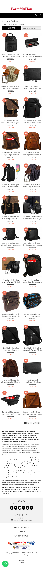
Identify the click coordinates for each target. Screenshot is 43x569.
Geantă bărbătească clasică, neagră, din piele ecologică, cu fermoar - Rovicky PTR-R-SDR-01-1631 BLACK (32, 87)
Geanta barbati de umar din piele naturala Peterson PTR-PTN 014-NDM (10, 244)
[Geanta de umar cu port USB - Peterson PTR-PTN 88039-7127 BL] (10, 173)
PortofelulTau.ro (7, 466)
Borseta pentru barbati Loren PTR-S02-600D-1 (32, 315)
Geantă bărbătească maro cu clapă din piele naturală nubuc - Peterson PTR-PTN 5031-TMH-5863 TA (10, 154)
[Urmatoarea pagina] (38, 423)
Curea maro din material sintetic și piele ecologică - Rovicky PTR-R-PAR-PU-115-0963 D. (32, 186)
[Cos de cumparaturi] (36, 15)
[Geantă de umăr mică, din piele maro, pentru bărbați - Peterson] (32, 400)
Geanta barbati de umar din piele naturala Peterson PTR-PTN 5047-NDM (32, 244)
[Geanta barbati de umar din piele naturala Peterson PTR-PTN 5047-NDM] (32, 234)
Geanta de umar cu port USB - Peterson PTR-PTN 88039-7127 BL (10, 186)
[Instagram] (31, 508)
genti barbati (17, 471)
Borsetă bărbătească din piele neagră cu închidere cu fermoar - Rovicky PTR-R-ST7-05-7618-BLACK (10, 413)
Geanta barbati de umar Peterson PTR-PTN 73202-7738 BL (32, 122)
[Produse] (3, 15)
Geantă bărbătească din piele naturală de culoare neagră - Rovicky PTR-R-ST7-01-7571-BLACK (10, 55)
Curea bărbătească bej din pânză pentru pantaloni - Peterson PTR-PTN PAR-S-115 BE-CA (10, 87)
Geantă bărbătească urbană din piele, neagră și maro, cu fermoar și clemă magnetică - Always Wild (10, 122)
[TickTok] (27, 508)
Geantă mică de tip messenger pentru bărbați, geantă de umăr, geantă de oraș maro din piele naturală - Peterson (32, 154)
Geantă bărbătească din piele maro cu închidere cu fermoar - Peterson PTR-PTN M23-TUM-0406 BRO (10, 381)
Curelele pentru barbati (9, 447)
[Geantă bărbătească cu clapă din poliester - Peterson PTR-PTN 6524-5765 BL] (10, 335)
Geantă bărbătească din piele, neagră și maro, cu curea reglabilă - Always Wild (10, 218)
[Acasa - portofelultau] (21, 9)
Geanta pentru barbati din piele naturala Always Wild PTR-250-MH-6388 (10, 315)
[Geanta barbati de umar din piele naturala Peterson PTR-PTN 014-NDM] (10, 234)
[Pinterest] (15, 508)
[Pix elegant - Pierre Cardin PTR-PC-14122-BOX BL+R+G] (32, 42)
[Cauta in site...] (40, 15)
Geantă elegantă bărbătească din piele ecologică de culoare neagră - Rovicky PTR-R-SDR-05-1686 (32, 381)
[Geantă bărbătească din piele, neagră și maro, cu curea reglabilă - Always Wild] (10, 205)
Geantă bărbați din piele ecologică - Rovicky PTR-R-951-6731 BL (32, 349)
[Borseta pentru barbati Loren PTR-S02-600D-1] (32, 301)
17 (35, 423)
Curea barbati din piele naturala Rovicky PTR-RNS (11, 281)
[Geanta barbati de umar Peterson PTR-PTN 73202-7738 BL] (32, 108)
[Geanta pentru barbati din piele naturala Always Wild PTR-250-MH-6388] (10, 301)
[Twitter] (23, 508)
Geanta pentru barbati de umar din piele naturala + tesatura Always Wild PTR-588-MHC (32, 281)
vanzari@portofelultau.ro (22, 520)
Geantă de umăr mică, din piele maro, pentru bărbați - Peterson (32, 413)
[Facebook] (11, 508)
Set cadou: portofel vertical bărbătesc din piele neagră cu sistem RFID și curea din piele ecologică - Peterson (32, 218)
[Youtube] (19, 508)
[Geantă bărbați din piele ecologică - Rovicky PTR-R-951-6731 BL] (32, 335)
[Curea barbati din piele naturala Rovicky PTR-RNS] (10, 266)
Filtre (12, 28)
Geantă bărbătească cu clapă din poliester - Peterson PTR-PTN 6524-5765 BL (10, 349)
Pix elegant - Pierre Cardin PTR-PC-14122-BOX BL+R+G (32, 55)
